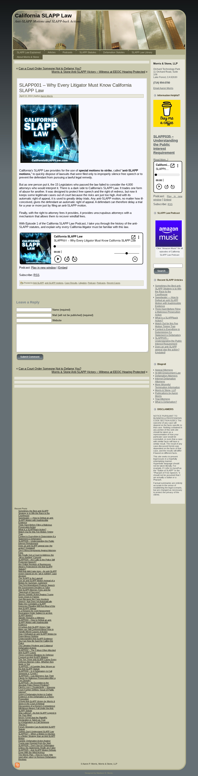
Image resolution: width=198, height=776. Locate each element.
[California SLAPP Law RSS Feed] (17, 765)
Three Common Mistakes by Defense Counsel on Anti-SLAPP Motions (36, 656)
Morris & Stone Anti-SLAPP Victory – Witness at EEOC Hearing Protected (98, 71)
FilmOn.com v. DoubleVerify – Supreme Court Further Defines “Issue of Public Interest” (36, 689)
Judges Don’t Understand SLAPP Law (36, 731)
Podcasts (101, 283)
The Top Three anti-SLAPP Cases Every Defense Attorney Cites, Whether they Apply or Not (37, 661)
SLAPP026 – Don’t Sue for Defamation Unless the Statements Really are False (36, 746)
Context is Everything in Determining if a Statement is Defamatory (168, 332)
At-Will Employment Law (168, 373)
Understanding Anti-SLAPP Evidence (35, 638)
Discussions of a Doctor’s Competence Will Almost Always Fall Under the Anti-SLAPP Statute (36, 708)
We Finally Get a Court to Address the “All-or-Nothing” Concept (36, 556)
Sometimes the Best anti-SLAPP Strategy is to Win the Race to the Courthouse (168, 290)
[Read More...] (160, 159)
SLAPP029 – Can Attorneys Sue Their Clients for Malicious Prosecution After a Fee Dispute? (36, 678)
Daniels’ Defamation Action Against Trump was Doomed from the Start (34, 742)
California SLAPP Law (43, 16)
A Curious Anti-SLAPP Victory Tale (34, 627)
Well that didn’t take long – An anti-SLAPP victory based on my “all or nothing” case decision (37, 573)
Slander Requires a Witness (31, 618)
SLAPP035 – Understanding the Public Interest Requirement (165, 144)
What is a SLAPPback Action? (32, 529)
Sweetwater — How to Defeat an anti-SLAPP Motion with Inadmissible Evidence (168, 301)
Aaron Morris (47, 96)
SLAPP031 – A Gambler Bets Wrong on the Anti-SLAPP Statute (36, 667)
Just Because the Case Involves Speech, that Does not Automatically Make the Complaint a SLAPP (35, 601)
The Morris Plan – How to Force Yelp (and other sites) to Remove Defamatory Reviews (37, 757)
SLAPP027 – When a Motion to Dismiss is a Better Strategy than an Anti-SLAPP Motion (36, 736)
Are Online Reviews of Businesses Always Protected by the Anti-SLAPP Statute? (35, 566)
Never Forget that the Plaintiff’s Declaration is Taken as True (32, 718)
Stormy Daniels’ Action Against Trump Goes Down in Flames (35, 595)
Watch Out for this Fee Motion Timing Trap (166, 325)
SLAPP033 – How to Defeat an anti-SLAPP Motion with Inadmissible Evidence (35, 622)
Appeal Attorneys (164, 370)
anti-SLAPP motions (54, 283)
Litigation (83, 283)
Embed (62, 267)
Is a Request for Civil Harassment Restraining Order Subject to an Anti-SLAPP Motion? (35, 613)
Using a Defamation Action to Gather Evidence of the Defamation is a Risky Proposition (36, 696)
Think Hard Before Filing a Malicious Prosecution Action (168, 312)
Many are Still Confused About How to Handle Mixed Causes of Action (36, 630)
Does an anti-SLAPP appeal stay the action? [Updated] (167, 349)
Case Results (71, 283)
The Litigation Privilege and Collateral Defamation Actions (35, 646)
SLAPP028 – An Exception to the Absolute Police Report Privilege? (33, 684)
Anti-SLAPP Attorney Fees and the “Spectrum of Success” (34, 591)
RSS (36, 275)
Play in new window (43, 267)
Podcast (92, 283)
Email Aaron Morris (163, 88)
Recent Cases (113, 283)
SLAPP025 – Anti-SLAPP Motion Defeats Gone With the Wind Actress (37, 751)
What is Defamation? (166, 402)
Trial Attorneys (162, 399)
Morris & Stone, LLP (165, 390)
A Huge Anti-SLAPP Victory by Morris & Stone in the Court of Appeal (36, 702)
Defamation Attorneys (166, 375)
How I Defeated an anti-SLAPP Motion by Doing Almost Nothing (37, 635)
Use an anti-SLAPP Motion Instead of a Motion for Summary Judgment (36, 581)
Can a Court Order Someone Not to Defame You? (50, 68)
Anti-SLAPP (38, 283)
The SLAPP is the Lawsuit (30, 578)
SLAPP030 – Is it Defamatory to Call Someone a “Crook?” (35, 672)
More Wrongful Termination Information (167, 386)
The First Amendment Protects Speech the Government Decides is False (36, 586)
